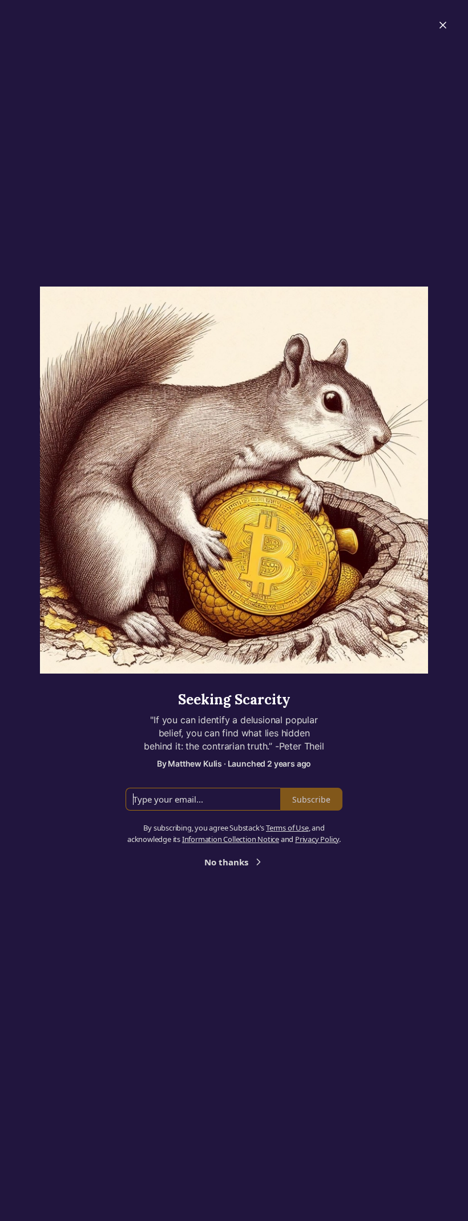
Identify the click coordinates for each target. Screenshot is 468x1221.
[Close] (442, 25)
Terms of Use (287, 828)
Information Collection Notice (230, 839)
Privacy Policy (317, 839)
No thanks (226, 862)
